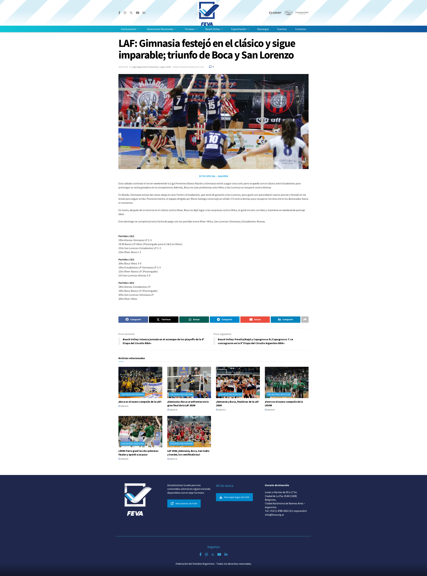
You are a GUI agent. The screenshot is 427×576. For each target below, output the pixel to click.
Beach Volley (212, 29)
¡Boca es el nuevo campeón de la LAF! (139, 401)
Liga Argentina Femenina (145, 67)
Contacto (300, 29)
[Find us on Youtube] (137, 13)
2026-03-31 (173, 459)
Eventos (282, 29)
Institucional (128, 29)
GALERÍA (223, 176)
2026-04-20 (124, 406)
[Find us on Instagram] (125, 13)
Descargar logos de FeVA (236, 497)
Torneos (189, 29)
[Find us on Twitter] (131, 13)
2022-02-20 (123, 67)
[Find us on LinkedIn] (144, 13)
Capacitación (238, 29)
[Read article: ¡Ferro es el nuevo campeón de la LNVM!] (287, 382)
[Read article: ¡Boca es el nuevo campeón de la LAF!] (140, 382)
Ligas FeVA (165, 67)
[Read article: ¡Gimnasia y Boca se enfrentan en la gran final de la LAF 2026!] (189, 382)
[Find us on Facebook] (119, 13)
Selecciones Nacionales (160, 29)
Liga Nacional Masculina (279, 394)
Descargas (263, 29)
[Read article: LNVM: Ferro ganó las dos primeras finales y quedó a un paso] (140, 431)
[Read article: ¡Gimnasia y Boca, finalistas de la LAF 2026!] (238, 382)
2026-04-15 (222, 410)
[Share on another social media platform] (305, 319)
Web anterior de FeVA (186, 503)
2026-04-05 (271, 410)
